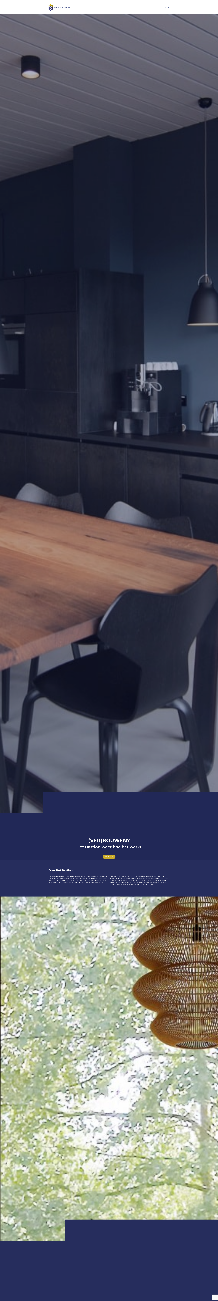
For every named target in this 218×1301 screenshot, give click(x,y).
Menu (167, 7)
